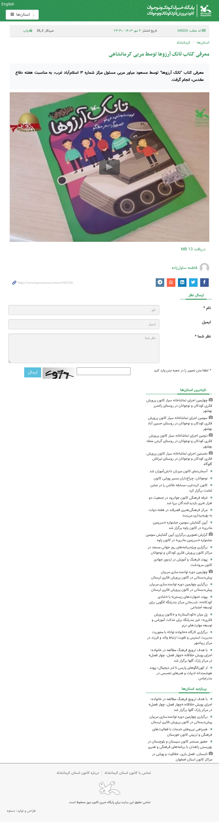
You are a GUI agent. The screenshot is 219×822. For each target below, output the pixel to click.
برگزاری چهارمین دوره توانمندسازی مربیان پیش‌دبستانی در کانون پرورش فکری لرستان (180, 587)
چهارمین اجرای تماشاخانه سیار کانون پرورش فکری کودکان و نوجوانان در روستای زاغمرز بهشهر (179, 406)
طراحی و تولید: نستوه (21, 810)
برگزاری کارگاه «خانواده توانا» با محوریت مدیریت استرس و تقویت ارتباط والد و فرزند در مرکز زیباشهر (179, 637)
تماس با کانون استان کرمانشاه (128, 773)
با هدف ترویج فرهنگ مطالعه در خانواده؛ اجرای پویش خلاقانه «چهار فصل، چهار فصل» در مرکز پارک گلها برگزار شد (180, 655)
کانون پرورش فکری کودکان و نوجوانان (144, 10)
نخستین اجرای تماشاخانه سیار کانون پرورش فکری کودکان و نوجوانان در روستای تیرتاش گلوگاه (179, 459)
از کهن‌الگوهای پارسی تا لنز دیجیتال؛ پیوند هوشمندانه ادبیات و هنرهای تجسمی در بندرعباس (180, 673)
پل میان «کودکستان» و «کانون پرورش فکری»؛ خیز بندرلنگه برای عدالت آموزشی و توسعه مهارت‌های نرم (182, 620)
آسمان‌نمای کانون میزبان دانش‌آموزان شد (178, 471)
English (7, 4)
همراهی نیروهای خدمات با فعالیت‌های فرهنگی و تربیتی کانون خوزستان (182, 732)
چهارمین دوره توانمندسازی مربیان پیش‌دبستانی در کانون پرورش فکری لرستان (181, 574)
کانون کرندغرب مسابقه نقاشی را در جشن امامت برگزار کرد (181, 487)
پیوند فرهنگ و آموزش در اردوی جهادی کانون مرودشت (183, 562)
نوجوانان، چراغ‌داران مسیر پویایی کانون (181, 478)
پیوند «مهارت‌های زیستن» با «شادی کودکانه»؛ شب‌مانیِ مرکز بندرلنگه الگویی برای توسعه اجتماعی (180, 602)
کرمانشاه (183, 43)
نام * (207, 308)
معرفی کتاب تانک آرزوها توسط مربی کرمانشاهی (159, 54)
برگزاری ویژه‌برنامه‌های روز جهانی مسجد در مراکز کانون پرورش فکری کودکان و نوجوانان (180, 550)
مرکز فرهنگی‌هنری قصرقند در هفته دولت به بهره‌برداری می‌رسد (180, 512)
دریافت (193, 249)
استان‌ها (22, 14)
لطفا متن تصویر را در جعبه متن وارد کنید (182, 370)
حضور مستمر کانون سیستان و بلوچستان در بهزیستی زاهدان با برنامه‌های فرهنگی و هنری (180, 744)
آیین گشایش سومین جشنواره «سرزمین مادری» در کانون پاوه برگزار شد (182, 525)
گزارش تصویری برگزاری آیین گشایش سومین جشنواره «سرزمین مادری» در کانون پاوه (179, 537)
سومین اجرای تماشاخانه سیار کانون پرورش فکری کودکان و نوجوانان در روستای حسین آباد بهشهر (180, 423)
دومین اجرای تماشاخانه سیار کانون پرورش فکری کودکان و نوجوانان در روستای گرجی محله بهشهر (179, 441)
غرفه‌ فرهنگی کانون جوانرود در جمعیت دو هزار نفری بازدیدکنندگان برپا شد (180, 500)
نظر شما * (203, 337)
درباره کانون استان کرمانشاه (78, 773)
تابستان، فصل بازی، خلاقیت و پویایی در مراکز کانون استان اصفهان (182, 756)
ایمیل (206, 322)
